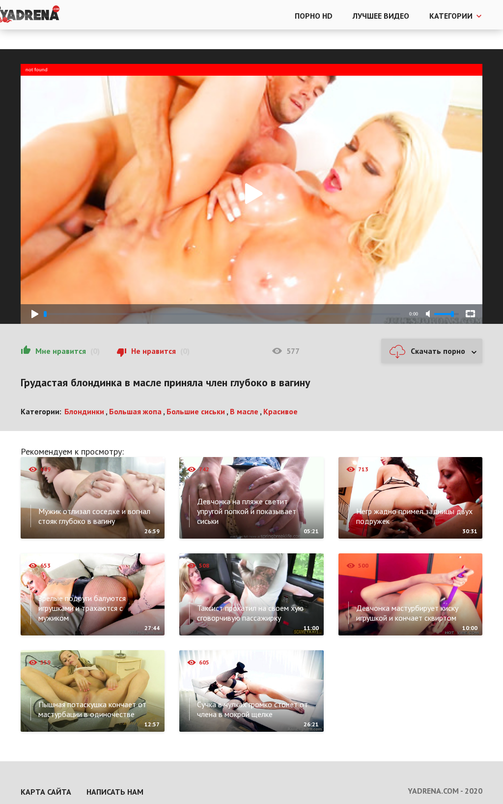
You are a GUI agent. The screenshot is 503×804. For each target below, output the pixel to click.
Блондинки (84, 411)
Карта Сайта (46, 792)
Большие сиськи (196, 411)
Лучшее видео (381, 16)
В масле (244, 411)
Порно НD (314, 16)
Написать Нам (114, 792)
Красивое (280, 411)
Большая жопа (135, 411)
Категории (451, 16)
